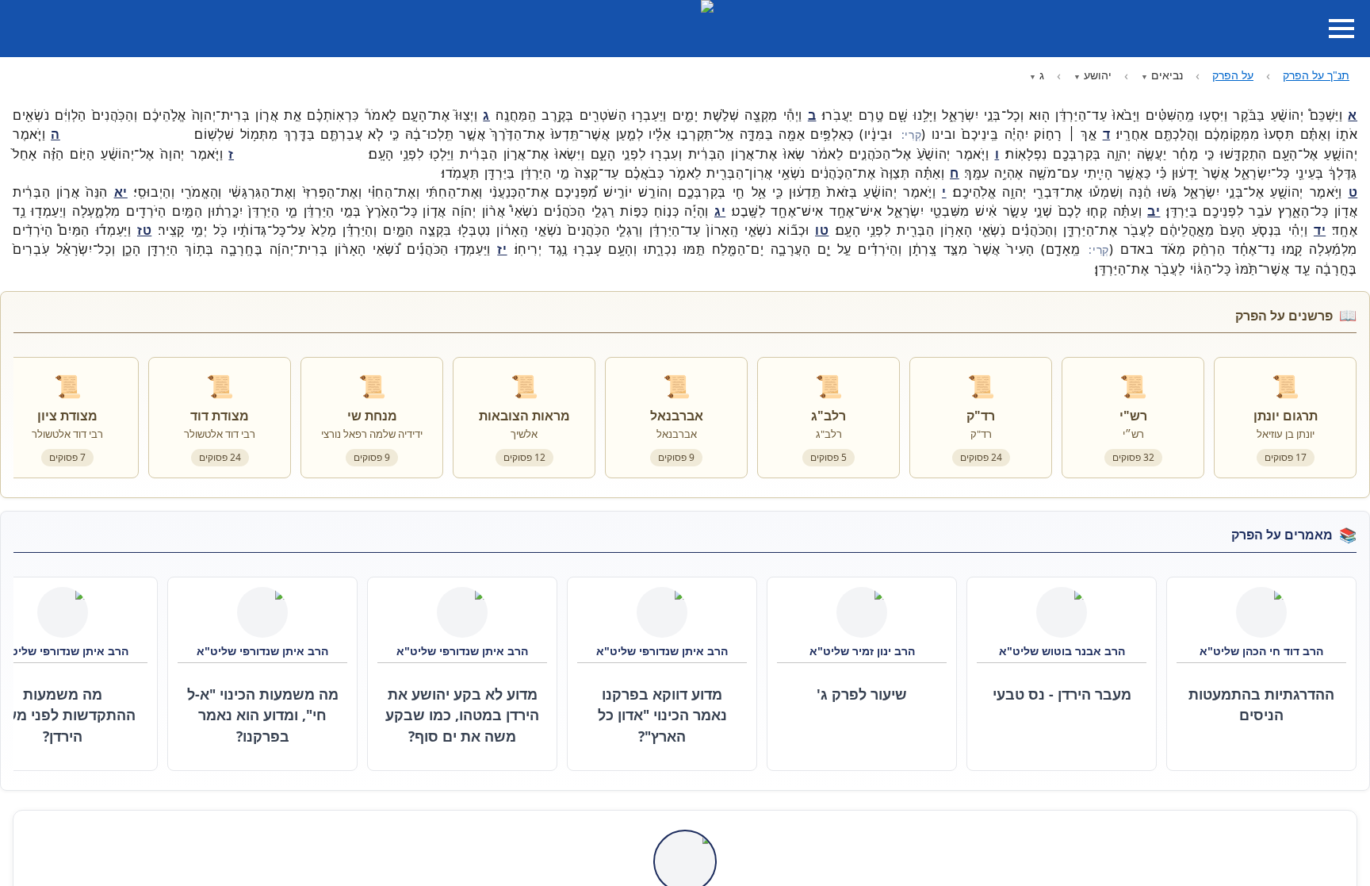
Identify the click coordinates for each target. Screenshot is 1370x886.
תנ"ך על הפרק (1316, 74)
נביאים (1167, 74)
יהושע (1098, 74)
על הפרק (1232, 74)
